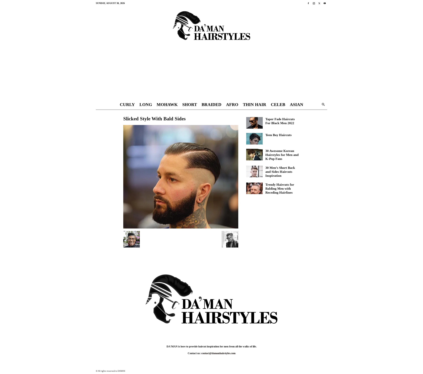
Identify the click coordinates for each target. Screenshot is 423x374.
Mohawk (167, 104)
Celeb (278, 104)
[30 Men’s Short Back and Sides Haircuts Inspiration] (254, 171)
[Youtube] (324, 3)
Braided (211, 104)
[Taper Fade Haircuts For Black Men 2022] (254, 123)
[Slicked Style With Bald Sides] (180, 227)
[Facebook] (308, 3)
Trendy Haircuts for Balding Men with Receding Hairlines (279, 188)
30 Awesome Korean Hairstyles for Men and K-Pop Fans (282, 155)
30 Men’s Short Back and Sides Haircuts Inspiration (280, 171)
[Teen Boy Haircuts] (254, 139)
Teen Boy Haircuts (278, 135)
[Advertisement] (211, 75)
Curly (127, 104)
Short (189, 104)
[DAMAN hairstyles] (211, 28)
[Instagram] (313, 3)
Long (145, 104)
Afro (232, 104)
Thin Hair (254, 104)
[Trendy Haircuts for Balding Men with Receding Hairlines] (254, 188)
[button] (323, 104)
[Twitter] (319, 3)
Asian (296, 104)
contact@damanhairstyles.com (218, 353)
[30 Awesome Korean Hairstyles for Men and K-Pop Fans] (254, 154)
